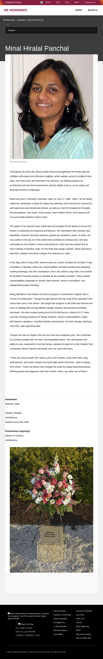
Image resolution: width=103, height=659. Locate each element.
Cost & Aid (80, 615)
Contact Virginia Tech (29, 635)
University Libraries (60, 630)
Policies (79, 622)
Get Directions (25, 628)
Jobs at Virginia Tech (83, 638)
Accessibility (58, 634)
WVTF (78, 630)
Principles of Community (62, 615)
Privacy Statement (60, 619)
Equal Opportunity (82, 626)
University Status (59, 611)
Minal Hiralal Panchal (35, 20)
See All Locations (26, 632)
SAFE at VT (80, 619)
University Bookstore (83, 634)
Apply (48, 2)
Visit (58, 2)
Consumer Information (84, 611)
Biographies (22, 20)
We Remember (10, 20)
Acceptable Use (59, 622)
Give (67, 2)
